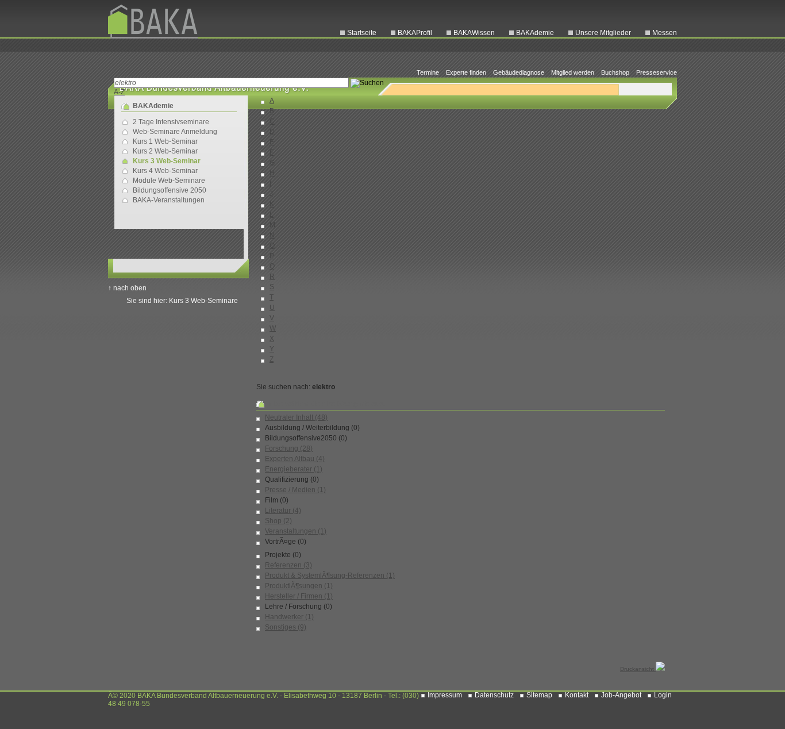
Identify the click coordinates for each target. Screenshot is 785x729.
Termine (428, 72)
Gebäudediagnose (518, 72)
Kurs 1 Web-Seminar (165, 141)
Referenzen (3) (288, 565)
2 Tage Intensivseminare (171, 122)
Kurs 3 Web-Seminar (167, 161)
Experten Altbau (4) (295, 459)
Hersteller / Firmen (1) (299, 596)
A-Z (119, 92)
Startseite (361, 33)
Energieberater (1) (293, 469)
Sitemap (539, 695)
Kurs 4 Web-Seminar (165, 171)
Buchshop (615, 72)
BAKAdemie (535, 33)
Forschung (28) (289, 448)
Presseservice (656, 72)
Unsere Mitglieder (603, 33)
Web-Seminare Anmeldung (175, 132)
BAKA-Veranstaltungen (169, 200)
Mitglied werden (572, 72)
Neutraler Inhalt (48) (296, 417)
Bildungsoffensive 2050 (169, 190)
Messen (664, 33)
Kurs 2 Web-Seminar (165, 151)
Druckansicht (638, 669)
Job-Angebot (621, 695)
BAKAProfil (415, 33)
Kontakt (576, 695)
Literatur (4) (283, 511)
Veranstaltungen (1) (295, 531)
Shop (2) (278, 521)
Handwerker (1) (289, 617)
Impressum (445, 695)
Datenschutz (494, 695)
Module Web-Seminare (169, 181)
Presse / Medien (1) (295, 490)
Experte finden (466, 72)
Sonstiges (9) (285, 627)
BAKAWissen (474, 33)
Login (663, 695)
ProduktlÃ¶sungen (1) (299, 586)
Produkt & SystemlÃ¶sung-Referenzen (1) (330, 575)
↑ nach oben (127, 288)
